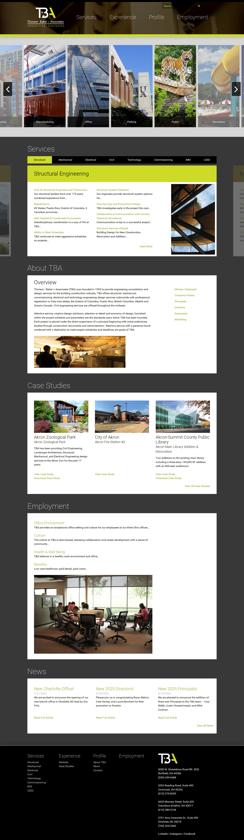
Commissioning (163, 159)
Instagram (176, 833)
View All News (205, 725)
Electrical (90, 159)
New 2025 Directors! (115, 688)
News (96, 766)
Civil (111, 159)
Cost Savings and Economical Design (118, 204)
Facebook (189, 833)
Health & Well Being (49, 552)
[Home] (45, 13)
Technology (134, 159)
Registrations (41, 204)
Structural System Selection (113, 189)
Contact (97, 770)
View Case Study (44, 474)
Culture (39, 535)
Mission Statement (186, 289)
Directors (180, 307)
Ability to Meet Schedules (49, 232)
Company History (185, 295)
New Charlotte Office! (54, 688)
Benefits (40, 564)
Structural (39, 159)
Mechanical (65, 159)
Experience (123, 17)
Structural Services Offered (112, 228)
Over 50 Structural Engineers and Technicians (60, 189)
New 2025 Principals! (177, 688)
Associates (181, 313)
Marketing (180, 319)
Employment (192, 17)
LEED (207, 159)
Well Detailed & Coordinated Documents (57, 218)
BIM (188, 159)
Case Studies (66, 766)
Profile (156, 17)
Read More (146, 246)
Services (86, 17)
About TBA (99, 762)
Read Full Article (43, 717)
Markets (63, 762)
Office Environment (49, 523)
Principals (180, 301)
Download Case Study (47, 478)
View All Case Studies (197, 486)
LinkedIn (163, 833)
